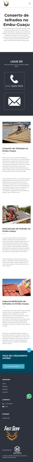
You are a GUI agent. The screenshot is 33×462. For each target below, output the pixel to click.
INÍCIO (4, 383)
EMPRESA (4, 386)
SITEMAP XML (6, 418)
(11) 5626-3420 (8, 403)
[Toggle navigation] (30, 3)
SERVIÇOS (5, 389)
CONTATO (5, 392)
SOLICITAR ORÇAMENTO (12, 366)
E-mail (6, 406)
